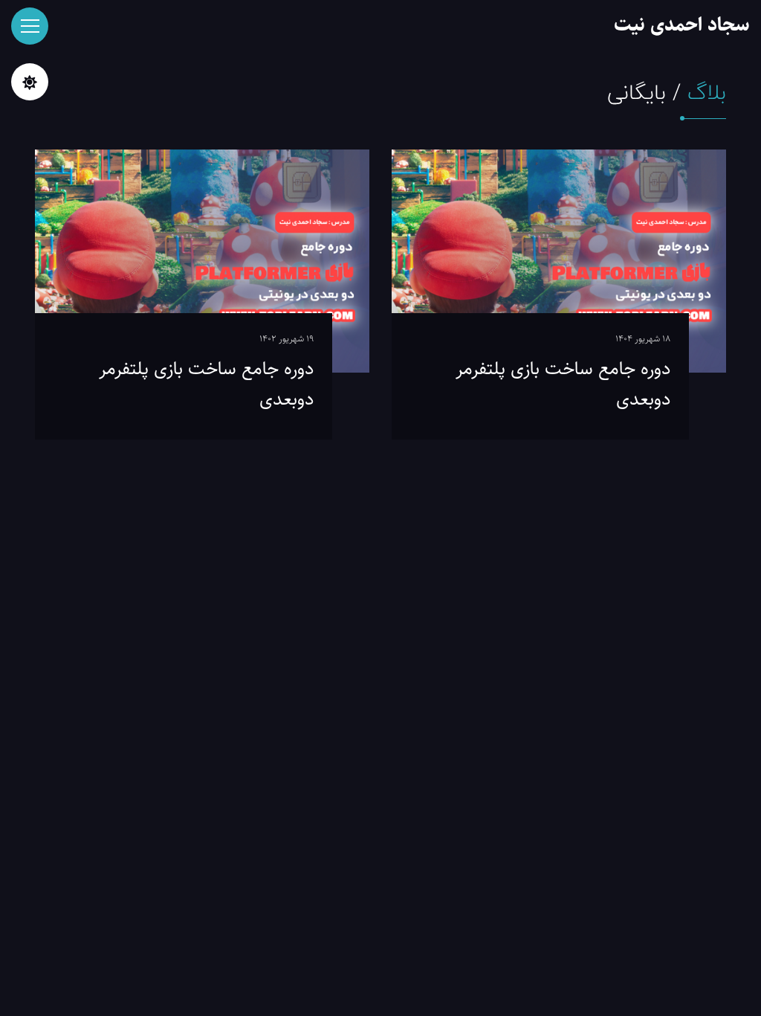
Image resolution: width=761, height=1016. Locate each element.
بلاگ (706, 93)
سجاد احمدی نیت (682, 25)
